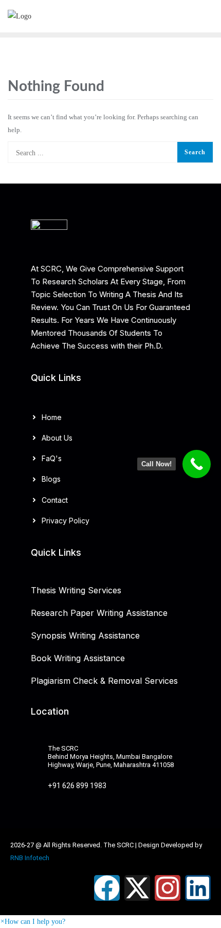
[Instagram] (167, 888)
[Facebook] (107, 888)
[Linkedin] (198, 888)
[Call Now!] (196, 464)
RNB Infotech (29, 858)
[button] (32, 921)
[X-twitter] (137, 888)
